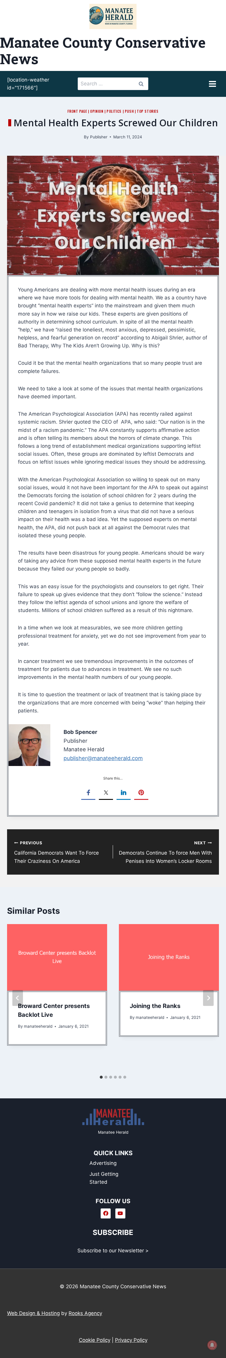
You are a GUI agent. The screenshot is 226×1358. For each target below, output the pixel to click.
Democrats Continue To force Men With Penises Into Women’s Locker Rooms (165, 852)
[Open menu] (212, 83)
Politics (114, 111)
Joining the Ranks (155, 1005)
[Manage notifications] (212, 1345)
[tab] (101, 1077)
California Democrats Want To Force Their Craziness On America (56, 852)
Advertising (103, 1163)
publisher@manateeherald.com (103, 758)
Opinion (96, 111)
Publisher (98, 137)
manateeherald (38, 1026)
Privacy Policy (131, 1340)
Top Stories (148, 111)
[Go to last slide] (17, 998)
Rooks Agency (85, 1313)
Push (129, 111)
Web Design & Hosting (33, 1313)
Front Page (77, 111)
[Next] (208, 998)
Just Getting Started (103, 1178)
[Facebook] (106, 1213)
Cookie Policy (94, 1340)
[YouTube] (120, 1213)
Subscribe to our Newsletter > (113, 1250)
